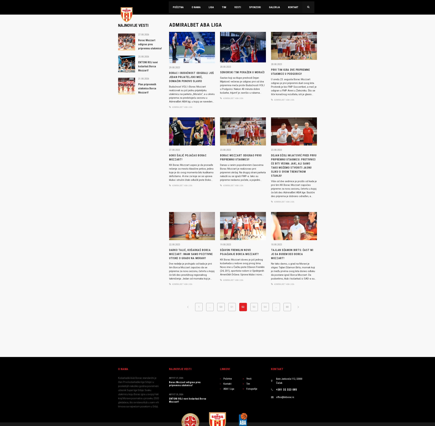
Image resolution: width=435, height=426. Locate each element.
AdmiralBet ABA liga (182, 107)
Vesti (248, 378)
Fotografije (251, 388)
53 (254, 307)
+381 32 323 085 (286, 389)
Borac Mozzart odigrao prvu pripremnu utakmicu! (185, 384)
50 (221, 307)
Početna (227, 378)
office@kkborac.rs (285, 397)
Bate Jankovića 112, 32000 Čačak (289, 380)
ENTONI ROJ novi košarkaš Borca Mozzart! (187, 400)
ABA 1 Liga (228, 388)
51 (232, 307)
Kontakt (227, 383)
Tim (248, 383)
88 (287, 307)
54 (265, 307)
